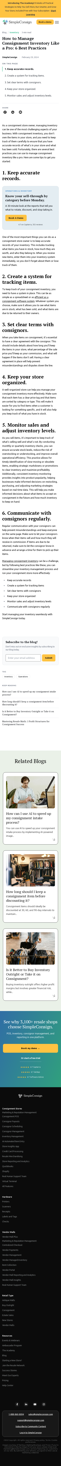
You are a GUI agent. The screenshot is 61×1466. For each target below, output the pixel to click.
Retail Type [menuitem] (7, 1295)
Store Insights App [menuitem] (10, 1146)
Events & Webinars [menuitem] (11, 1340)
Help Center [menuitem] (7, 1385)
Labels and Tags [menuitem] (9, 1216)
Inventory (14, 32)
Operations (23, 677)
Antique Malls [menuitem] (8, 1300)
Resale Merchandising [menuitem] (12, 1156)
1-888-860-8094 (16, 1414)
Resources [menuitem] (7, 1336)
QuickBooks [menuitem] (7, 1166)
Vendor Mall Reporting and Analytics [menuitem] (19, 1275)
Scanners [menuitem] (6, 1206)
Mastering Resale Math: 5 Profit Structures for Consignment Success (25, 723)
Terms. (48, 1440)
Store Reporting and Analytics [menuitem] (15, 1161)
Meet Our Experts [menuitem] (10, 1375)
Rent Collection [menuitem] (9, 1265)
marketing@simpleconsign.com (17, 1449)
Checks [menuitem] (5, 1221)
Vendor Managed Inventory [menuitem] (14, 1260)
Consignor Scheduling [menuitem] (12, 1126)
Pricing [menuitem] (5, 1380)
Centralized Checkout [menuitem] (12, 1245)
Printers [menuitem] (5, 1201)
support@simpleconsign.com (30, 1420)
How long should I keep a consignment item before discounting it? (28, 703)
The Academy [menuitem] (8, 1350)
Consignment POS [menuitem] (10, 1116)
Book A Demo (16, 218)
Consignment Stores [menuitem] (12, 1108)
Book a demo (45, 22)
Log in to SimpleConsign (31, 1432)
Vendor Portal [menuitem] (8, 1270)
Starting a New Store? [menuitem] (12, 1360)
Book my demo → (30, 1048)
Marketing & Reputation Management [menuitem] (19, 1112)
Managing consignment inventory (20, 561)
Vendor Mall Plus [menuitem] (10, 1237)
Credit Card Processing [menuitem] (12, 1151)
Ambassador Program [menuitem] (12, 1345)
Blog (4, 32)
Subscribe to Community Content (31, 1426)
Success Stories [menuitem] (9, 1370)
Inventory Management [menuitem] (13, 1136)
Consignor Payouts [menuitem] (11, 1121)
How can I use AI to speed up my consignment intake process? (29, 693)
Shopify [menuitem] (5, 1171)
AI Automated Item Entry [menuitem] (13, 1141)
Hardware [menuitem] (7, 1197)
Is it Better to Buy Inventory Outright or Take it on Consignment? (28, 713)
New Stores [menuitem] (7, 1320)
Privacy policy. (39, 1440)
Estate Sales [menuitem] (8, 1315)
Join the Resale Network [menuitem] (13, 1365)
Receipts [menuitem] (6, 1211)
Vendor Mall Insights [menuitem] (11, 1280)
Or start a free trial (30, 1058)
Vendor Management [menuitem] (11, 1255)
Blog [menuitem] (4, 1355)
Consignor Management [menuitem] (13, 1131)
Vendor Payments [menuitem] (10, 1250)
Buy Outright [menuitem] (8, 1305)
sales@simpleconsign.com (40, 1414)
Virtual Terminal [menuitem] (9, 1181)
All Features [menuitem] (7, 1186)
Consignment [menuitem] (8, 1310)
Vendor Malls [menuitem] (8, 1232)
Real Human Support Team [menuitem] (14, 1176)
